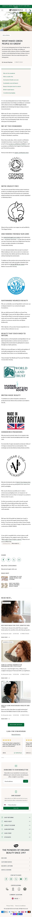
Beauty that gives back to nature (12, 86)
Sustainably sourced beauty (10, 83)
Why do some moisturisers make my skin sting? (15, 706)
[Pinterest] (26, 879)
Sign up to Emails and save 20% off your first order (16, 6)
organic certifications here (21, 152)
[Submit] (25, 781)
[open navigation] (2, 10)
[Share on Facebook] (3, 560)
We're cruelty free (8, 76)
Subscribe (16, 808)
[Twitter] (16, 879)
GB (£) (16, 898)
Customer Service (6, 862)
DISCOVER (4, 858)
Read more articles (16, 724)
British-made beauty (8, 89)
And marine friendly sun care (10, 80)
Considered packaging (9, 93)
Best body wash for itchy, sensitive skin (15, 625)
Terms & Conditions (20, 905)
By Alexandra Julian (6, 633)
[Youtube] (21, 879)
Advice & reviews (6, 870)
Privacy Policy (10, 905)
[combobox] (5, 805)
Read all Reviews (16, 734)
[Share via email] (19, 560)
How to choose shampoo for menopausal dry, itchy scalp (11, 665)
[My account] (26, 10)
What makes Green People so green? (11, 539)
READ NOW (4, 637)
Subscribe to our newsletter (16, 770)
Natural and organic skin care (9, 569)
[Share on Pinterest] (9, 560)
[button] (30, 6)
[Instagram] (11, 879)
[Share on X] (14, 560)
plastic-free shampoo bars (23, 482)
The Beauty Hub (6, 543)
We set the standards (9, 73)
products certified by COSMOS (17, 144)
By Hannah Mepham (7, 62)
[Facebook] (6, 879)
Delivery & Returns (7, 866)
